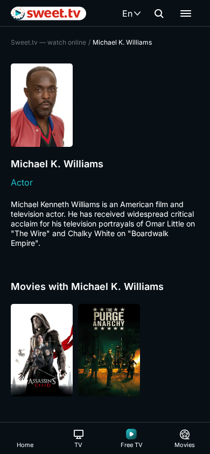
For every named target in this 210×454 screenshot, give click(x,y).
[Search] (158, 13)
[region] (105, 350)
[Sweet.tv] (48, 13)
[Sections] (185, 13)
